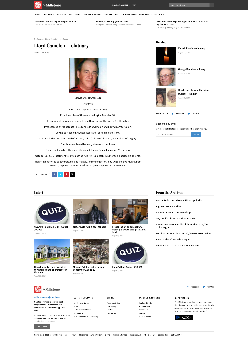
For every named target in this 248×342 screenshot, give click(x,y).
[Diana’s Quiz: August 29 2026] (130, 251)
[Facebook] (54, 174)
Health (110, 309)
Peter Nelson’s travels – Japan (173, 239)
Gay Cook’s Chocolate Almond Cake (176, 218)
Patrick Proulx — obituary (191, 48)
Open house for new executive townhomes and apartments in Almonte (50, 269)
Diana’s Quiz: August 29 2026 (127, 267)
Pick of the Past (80, 313)
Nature (142, 313)
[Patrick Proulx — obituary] (166, 56)
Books (77, 306)
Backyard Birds (145, 303)
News (74, 335)
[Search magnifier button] (212, 5)
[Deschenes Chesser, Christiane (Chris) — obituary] (166, 97)
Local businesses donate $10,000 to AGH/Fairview (183, 233)
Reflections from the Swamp (86, 316)
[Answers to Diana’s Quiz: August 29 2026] (52, 211)
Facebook (180, 113)
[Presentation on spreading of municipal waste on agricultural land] (130, 211)
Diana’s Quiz (163, 335)
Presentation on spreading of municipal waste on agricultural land (182, 23)
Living (110, 297)
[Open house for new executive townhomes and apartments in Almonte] (52, 251)
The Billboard (150, 335)
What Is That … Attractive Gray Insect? (177, 245)
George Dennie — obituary (191, 69)
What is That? (145, 316)
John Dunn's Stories (82, 309)
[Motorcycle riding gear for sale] (91, 211)
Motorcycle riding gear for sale (112, 21)
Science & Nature (149, 297)
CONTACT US (176, 335)
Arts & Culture (83, 297)
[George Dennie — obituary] (166, 77)
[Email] (72, 174)
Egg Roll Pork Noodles (168, 206)
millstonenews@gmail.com (47, 297)
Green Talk (143, 309)
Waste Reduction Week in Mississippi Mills (179, 200)
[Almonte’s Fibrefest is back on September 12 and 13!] (91, 251)
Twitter (195, 113)
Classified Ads (136, 335)
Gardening (111, 306)
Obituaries (39, 39)
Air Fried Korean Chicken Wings (173, 212)
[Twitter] (60, 174)
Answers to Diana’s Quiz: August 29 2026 (55, 21)
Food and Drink (113, 303)
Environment (144, 306)
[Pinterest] (66, 174)
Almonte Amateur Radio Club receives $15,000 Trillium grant (182, 226)
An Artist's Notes (81, 303)
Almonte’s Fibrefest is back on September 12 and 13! (89, 268)
